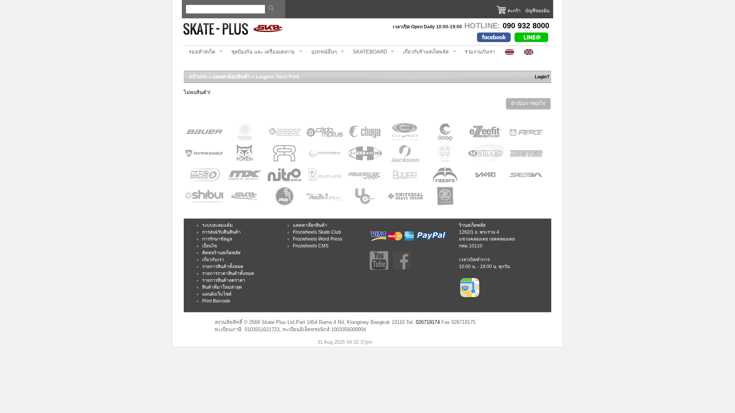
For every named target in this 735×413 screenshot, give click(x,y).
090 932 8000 (526, 25)
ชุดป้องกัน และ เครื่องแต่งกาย (260, 52)
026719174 (428, 322)
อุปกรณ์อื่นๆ (321, 52)
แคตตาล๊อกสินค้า (310, 225)
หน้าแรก (198, 77)
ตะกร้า (514, 10)
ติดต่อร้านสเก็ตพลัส (221, 252)
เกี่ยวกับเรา (213, 259)
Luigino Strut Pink (277, 77)
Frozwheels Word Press (317, 239)
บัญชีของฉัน (537, 10)
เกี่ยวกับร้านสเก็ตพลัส (423, 52)
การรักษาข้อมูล (217, 239)
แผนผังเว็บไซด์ (217, 294)
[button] (528, 104)
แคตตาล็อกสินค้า (231, 77)
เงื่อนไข (209, 246)
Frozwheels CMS (310, 246)
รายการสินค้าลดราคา (223, 280)
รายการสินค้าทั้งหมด (222, 266)
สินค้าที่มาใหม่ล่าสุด (222, 287)
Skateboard (367, 52)
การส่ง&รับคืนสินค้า (221, 232)
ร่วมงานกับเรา (480, 52)
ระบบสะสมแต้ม (217, 225)
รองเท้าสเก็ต (199, 52)
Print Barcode (216, 301)
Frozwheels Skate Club (317, 232)
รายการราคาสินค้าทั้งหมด (228, 273)
